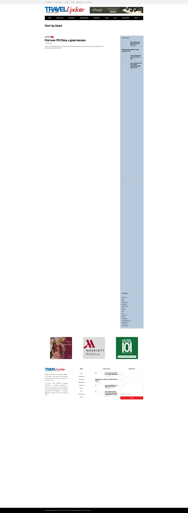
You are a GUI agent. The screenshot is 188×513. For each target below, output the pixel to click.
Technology (96, 18)
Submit (132, 398)
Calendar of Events (80, 2)
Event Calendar (125, 306)
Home (49, 18)
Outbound (124, 315)
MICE (123, 313)
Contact (72, 2)
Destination (71, 18)
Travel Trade (59, 18)
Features (124, 309)
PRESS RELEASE (49, 43)
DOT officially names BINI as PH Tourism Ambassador (135, 44)
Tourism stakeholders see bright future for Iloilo (135, 57)
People (136, 18)
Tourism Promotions (126, 320)
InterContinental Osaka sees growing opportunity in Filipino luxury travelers (136, 65)
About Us (67, 2)
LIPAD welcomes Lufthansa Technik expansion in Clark (130, 50)
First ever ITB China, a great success (65, 40)
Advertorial (124, 297)
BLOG (115, 18)
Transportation (84, 18)
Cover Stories (88, 2)
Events (107, 18)
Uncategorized (125, 325)
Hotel (123, 311)
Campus (123, 301)
